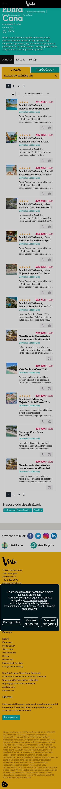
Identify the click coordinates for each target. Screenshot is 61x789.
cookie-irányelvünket (35, 600)
